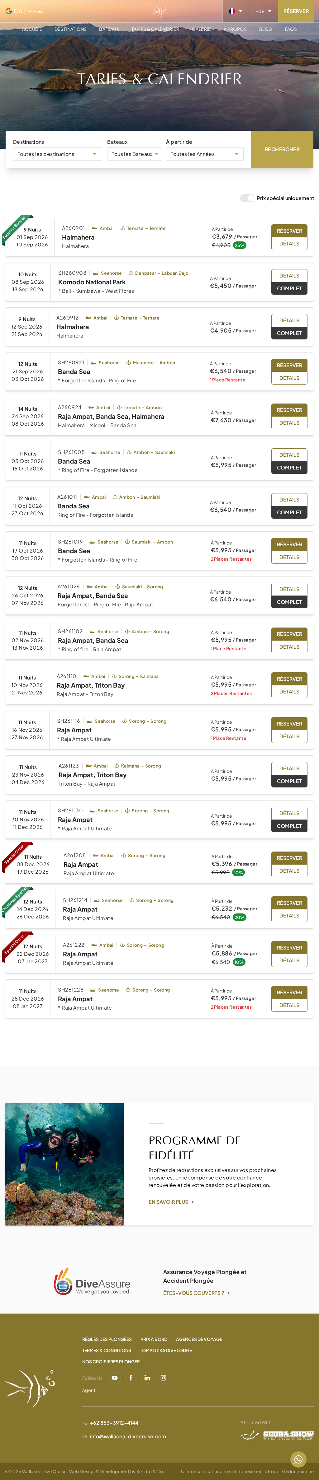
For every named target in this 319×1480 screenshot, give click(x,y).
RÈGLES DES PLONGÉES (107, 1473)
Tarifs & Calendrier (155, 29)
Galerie (201, 29)
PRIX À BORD (153, 1473)
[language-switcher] (236, 11)
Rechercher (282, 149)
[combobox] (58, 154)
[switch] (277, 198)
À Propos (235, 29)
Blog (266, 29)
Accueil (32, 29)
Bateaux (109, 29)
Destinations (71, 29)
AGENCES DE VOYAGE (199, 1473)
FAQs (291, 29)
